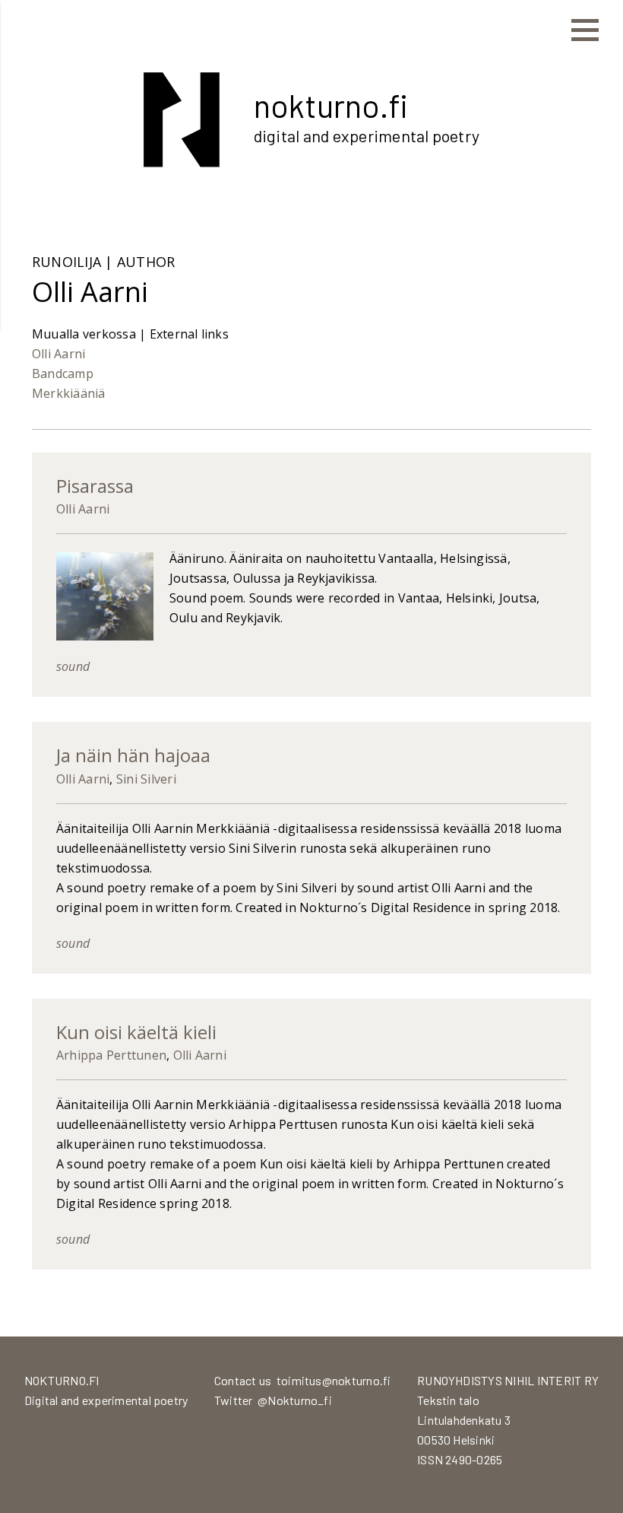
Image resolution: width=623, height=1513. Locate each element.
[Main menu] (585, 30)
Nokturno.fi (331, 105)
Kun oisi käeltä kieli (136, 1031)
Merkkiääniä (69, 393)
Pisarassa (95, 485)
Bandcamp (62, 373)
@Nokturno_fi (295, 1400)
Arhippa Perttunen (111, 1055)
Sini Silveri (146, 779)
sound (73, 666)
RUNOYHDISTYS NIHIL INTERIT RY (508, 1380)
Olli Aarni (58, 353)
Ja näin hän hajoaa (133, 755)
